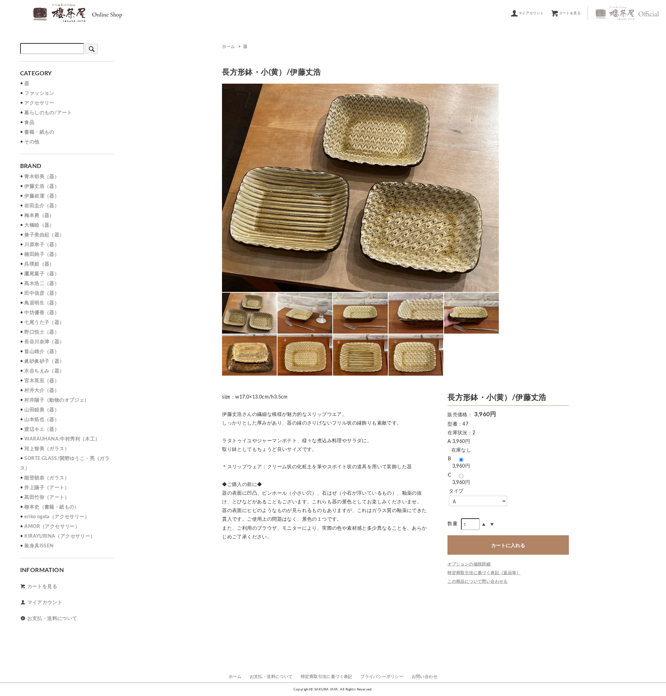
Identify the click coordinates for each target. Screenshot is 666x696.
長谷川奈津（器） (44, 341)
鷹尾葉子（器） (41, 273)
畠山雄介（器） (41, 351)
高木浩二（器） (41, 283)
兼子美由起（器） (44, 235)
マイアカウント (531, 13)
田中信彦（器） (41, 293)
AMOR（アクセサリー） (52, 526)
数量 (452, 523)
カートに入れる (508, 545)
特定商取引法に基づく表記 (326, 676)
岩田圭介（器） (41, 205)
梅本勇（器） (39, 215)
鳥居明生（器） (41, 303)
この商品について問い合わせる (477, 581)
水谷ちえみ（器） (44, 371)
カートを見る (570, 13)
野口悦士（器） (41, 332)
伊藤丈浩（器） (41, 186)
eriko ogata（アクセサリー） (56, 516)
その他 (31, 142)
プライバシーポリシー (381, 676)
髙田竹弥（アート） (46, 497)
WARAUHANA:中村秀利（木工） (62, 439)
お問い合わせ (424, 676)
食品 (29, 122)
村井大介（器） (41, 390)
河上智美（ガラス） (46, 448)
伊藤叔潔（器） (41, 196)
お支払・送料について (52, 618)
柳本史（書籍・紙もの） (51, 507)
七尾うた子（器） (44, 322)
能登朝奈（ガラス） (46, 478)
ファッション (39, 93)
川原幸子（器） (41, 244)
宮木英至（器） (41, 380)
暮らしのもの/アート (48, 112)
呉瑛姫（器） (39, 264)
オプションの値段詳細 (468, 564)
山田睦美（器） (41, 410)
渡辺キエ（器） (41, 429)
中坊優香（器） (41, 312)
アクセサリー (39, 103)
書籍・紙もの (39, 132)
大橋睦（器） (39, 225)
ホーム (228, 46)
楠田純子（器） (41, 254)
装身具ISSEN (38, 546)
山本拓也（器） (41, 419)
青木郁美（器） (41, 176)
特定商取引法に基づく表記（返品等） (484, 573)
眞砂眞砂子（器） (44, 361)
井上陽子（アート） (46, 487)
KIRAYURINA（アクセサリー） (59, 536)
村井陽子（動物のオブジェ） (56, 400)
